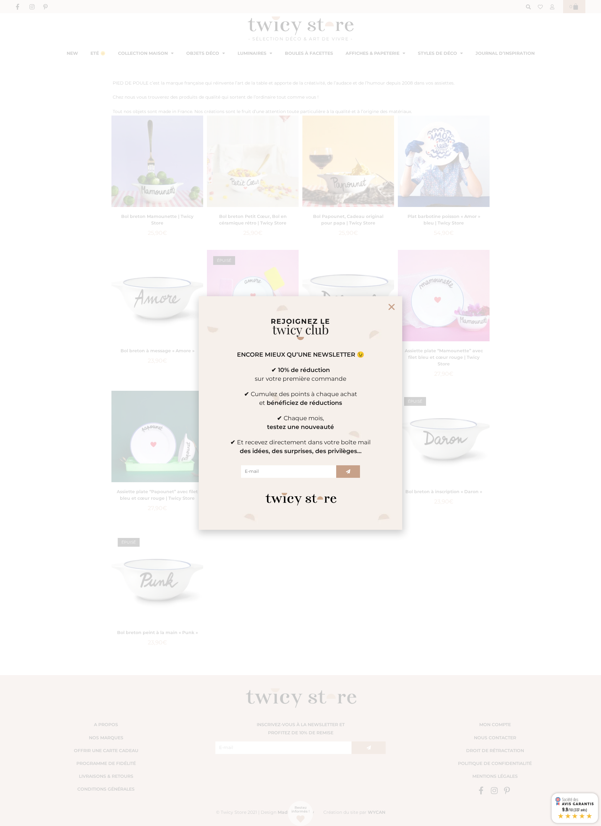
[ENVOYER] (348, 471)
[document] (300, 413)
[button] (391, 306)
